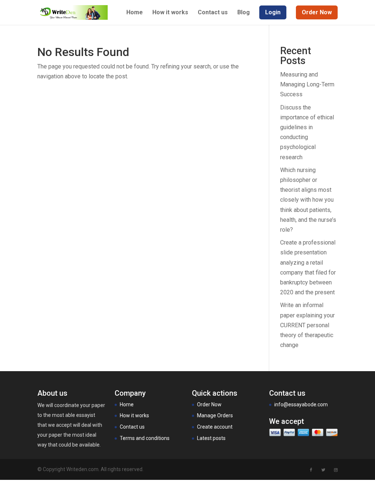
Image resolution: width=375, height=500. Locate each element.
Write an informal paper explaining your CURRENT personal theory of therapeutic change (307, 325)
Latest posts (211, 438)
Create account (215, 427)
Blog (243, 13)
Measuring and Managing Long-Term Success (307, 84)
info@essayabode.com (301, 404)
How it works (170, 13)
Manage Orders (215, 415)
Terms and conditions (145, 438)
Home (134, 13)
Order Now (209, 404)
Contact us (213, 13)
